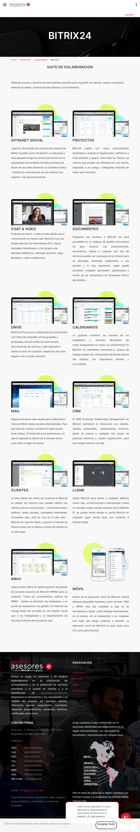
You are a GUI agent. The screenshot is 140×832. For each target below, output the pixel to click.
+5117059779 (31, 756)
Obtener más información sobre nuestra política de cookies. (37, 823)
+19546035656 (33, 774)
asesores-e (79, 672)
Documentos (85, 229)
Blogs (76, 684)
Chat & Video (23, 229)
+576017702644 (33, 761)
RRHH (16, 579)
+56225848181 (32, 752)
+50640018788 (33, 765)
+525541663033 (33, 770)
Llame (79, 490)
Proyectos (83, 140)
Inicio (75, 666)
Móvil (78, 589)
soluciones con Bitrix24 (54, 692)
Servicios (78, 678)
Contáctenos (80, 690)
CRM (77, 411)
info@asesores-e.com (32, 790)
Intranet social (27, 140)
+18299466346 (33, 778)
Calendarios (85, 327)
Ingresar (129, 14)
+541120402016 (33, 747)
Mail (15, 411)
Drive (16, 327)
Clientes (19, 490)
